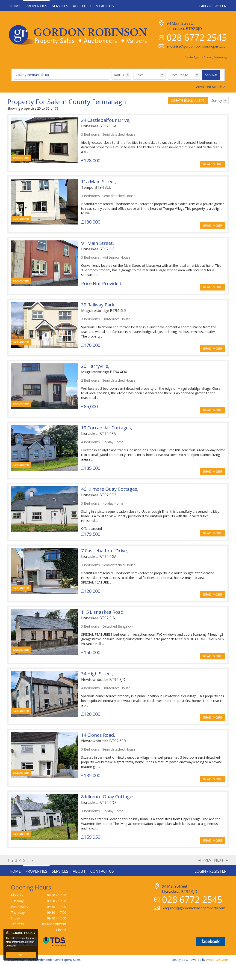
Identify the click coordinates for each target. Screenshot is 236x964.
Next (219, 860)
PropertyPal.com (217, 960)
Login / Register (210, 6)
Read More (212, 164)
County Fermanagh (32, 74)
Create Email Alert (187, 100)
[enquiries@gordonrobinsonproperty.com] (189, 913)
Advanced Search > (210, 86)
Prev (206, 860)
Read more (12, 949)
